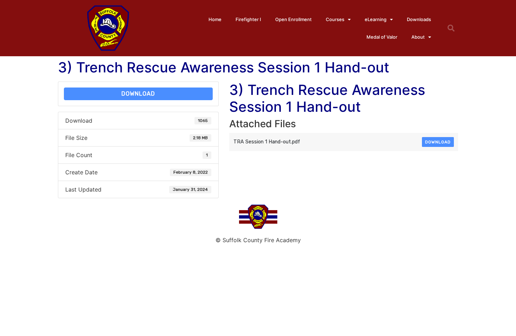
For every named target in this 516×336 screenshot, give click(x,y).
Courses (335, 19)
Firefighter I (248, 19)
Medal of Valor (381, 37)
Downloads (419, 19)
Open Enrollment (293, 19)
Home (215, 19)
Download (138, 93)
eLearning (375, 19)
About (418, 37)
